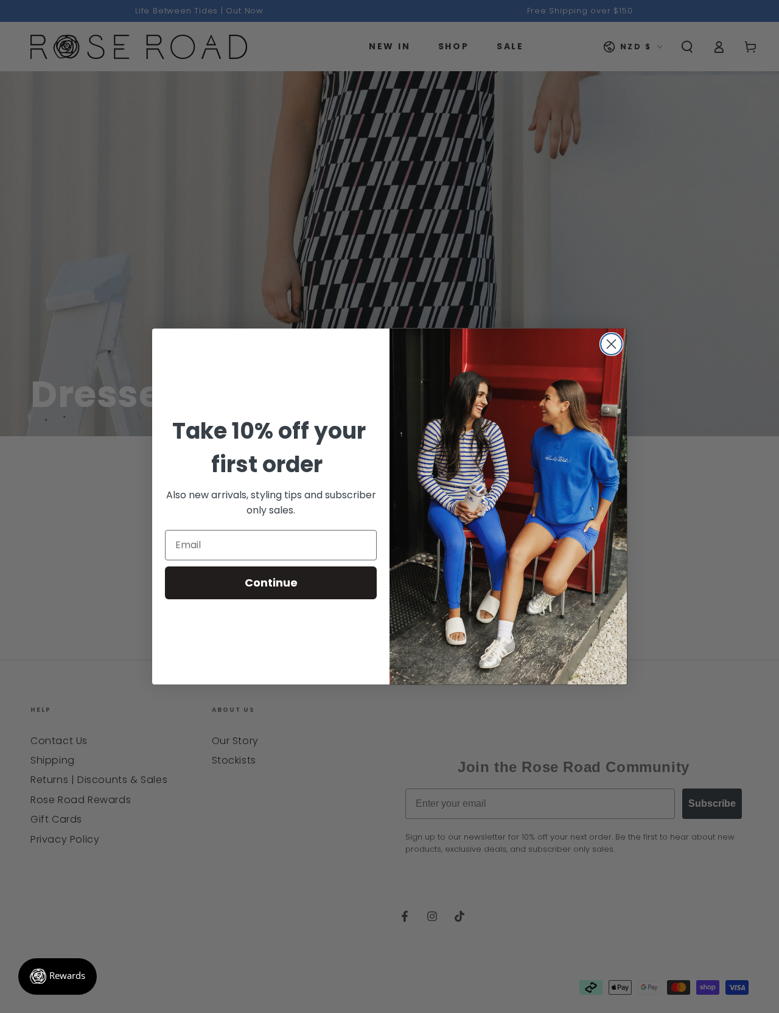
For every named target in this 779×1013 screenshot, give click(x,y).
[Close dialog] (611, 344)
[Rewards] (57, 976)
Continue (271, 582)
